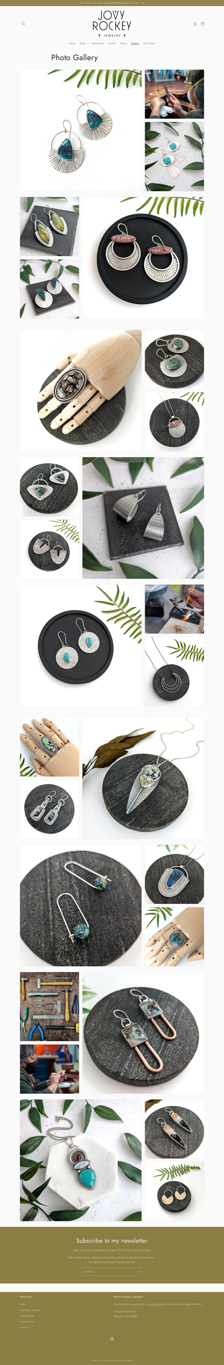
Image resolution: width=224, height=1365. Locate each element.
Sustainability (27, 1321)
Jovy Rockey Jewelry (107, 1360)
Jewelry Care (27, 1315)
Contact (24, 1327)
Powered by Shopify (124, 1360)
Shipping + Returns (30, 1310)
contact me (155, 1304)
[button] (23, 23)
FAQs (23, 1304)
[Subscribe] (138, 1272)
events (136, 1304)
